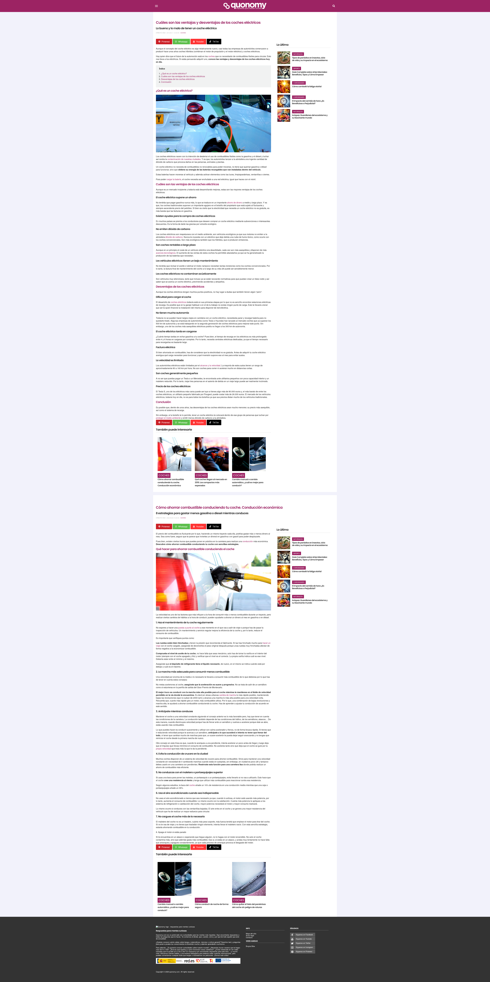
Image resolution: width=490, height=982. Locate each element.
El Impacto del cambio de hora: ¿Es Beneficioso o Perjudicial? (308, 102)
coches (211, 56)
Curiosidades (298, 83)
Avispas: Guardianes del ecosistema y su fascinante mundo (310, 116)
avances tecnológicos (166, 252)
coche (192, 785)
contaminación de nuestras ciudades (184, 159)
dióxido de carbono (174, 237)
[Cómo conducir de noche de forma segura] (212, 879)
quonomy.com (174, 972)
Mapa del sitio (251, 933)
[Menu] (156, 6)
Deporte (296, 68)
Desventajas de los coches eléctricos (178, 79)
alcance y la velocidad (210, 365)
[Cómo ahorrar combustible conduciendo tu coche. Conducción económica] (174, 454)
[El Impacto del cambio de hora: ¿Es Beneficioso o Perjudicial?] (283, 101)
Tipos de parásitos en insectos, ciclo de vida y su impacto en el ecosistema (310, 59)
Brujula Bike (250, 946)
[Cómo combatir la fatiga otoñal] (283, 86)
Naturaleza (298, 54)
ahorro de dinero (234, 202)
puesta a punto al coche (189, 627)
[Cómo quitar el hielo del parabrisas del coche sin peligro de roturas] (249, 879)
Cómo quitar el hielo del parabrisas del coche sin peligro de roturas (249, 906)
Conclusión (166, 81)
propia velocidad (163, 748)
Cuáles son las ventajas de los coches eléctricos (183, 76)
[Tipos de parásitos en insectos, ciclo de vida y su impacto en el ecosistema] (283, 57)
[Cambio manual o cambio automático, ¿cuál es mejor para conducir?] (249, 454)
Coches (183, 33)
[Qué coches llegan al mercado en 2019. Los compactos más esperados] (212, 454)
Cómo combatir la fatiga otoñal (306, 86)
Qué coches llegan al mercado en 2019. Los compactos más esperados (211, 482)
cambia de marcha (227, 695)
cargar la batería (174, 179)
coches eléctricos (178, 302)
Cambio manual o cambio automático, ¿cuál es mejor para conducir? (247, 482)
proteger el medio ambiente (168, 417)
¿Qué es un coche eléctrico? (174, 73)
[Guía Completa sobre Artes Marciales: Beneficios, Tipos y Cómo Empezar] (283, 72)
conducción (247, 541)
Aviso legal (250, 935)
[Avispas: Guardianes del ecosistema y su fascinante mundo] (283, 115)
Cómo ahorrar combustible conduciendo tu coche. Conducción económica (171, 482)
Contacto (249, 937)
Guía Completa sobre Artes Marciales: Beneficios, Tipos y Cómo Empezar (309, 73)
